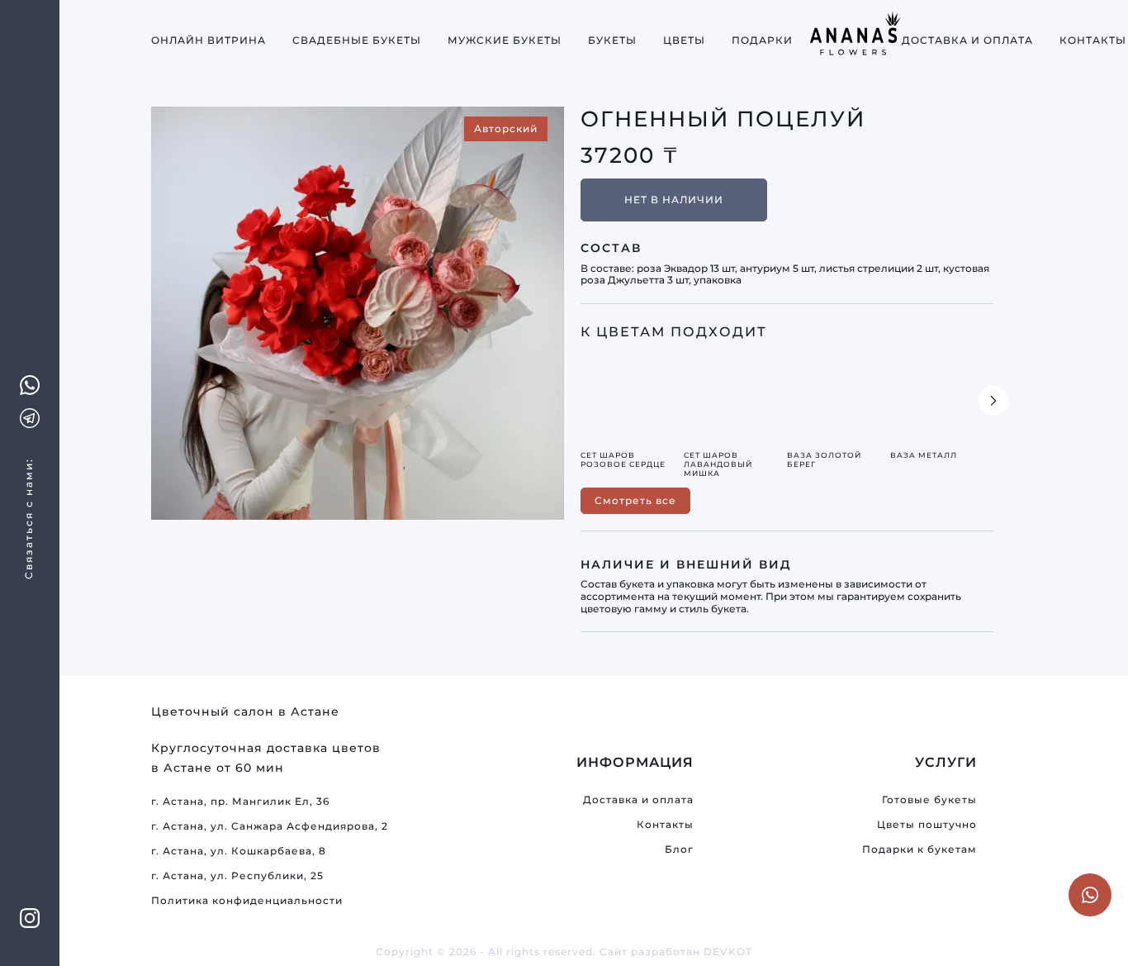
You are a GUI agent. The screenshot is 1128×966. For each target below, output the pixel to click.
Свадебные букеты (356, 40)
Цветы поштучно (927, 824)
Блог (679, 849)
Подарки (762, 40)
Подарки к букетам (919, 849)
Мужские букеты (505, 40)
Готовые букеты (929, 799)
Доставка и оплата (967, 40)
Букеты (612, 40)
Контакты (1092, 40)
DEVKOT (728, 951)
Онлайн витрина (208, 40)
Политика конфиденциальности (247, 900)
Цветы (684, 40)
